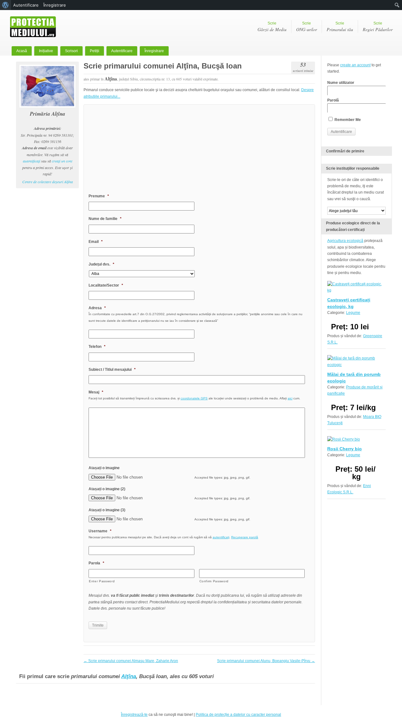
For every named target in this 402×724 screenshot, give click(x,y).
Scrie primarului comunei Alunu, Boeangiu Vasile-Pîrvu (266, 661)
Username (100, 531)
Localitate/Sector (106, 285)
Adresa (97, 308)
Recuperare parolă (244, 537)
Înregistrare (154, 51)
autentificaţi (31, 160)
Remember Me (347, 120)
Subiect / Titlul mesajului (112, 369)
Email (96, 241)
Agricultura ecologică (345, 241)
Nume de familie (105, 219)
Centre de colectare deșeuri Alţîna (47, 181)
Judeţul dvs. (101, 264)
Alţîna (128, 676)
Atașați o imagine (104, 468)
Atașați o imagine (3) (107, 510)
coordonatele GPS (194, 398)
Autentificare (122, 51)
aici (290, 398)
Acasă (21, 51)
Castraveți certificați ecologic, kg (348, 303)
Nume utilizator (340, 82)
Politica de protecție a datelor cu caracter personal (238, 714)
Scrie (272, 26)
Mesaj (96, 392)
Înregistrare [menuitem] (54, 5)
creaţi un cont (62, 160)
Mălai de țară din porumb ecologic (354, 377)
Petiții (94, 51)
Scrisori (71, 51)
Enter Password (102, 581)
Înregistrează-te (134, 714)
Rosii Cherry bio (344, 448)
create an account (355, 65)
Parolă (333, 100)
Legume (353, 312)
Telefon (97, 346)
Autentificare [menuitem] (26, 5)
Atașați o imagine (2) (107, 489)
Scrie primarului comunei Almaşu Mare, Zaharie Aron (131, 661)
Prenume (99, 196)
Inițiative (46, 51)
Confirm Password (214, 581)
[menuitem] (5, 5)
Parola (96, 563)
